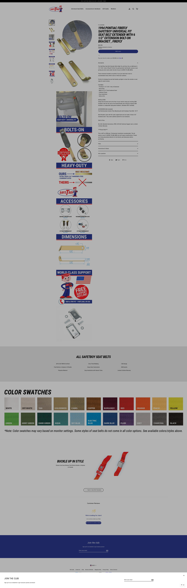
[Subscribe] (152, 579)
